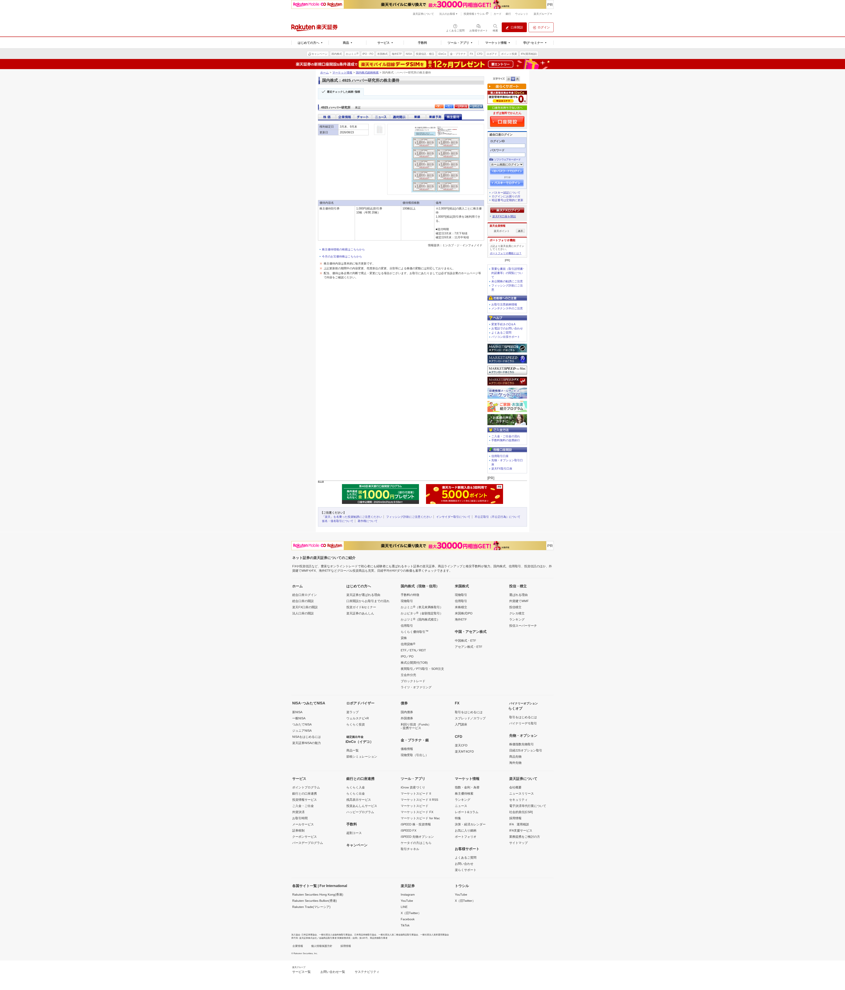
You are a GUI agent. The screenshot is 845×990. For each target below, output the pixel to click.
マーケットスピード (414, 806)
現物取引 (407, 601)
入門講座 (461, 724)
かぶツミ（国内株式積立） (420, 619)
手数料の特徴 (410, 595)
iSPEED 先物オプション (417, 836)
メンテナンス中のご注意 (507, 308)
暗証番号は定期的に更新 (507, 200)
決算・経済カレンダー (470, 824)
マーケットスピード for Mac (420, 818)
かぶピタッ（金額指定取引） (422, 613)
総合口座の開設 (303, 601)
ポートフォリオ (465, 836)
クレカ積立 (517, 613)
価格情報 (407, 749)
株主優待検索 (464, 793)
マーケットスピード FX (417, 812)
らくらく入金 (355, 787)
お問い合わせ (464, 863)
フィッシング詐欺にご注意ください (409, 516)
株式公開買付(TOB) (414, 662)
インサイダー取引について (453, 516)
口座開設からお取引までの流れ (367, 601)
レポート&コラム (466, 812)
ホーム (324, 72)
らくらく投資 (355, 724)
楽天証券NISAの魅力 (306, 743)
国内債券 (407, 712)
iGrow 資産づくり (413, 787)
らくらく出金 (355, 793)
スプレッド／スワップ (470, 718)
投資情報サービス (304, 799)
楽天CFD (461, 745)
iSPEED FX (408, 830)
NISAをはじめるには (306, 736)
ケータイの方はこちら (416, 843)
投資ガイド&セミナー (361, 607)
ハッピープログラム (360, 812)
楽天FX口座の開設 (305, 607)
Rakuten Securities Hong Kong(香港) (317, 894)
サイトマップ (518, 843)
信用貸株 (408, 644)
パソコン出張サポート (505, 336)
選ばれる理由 (518, 595)
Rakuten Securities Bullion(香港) (314, 900)
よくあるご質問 (501, 332)
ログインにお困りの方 (506, 196)
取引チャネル (410, 849)
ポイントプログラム (306, 787)
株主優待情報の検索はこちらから (343, 249)
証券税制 (298, 830)
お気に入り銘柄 (465, 830)
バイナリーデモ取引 (523, 723)
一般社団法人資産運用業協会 (434, 934)
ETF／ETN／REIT (413, 650)
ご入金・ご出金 (303, 806)
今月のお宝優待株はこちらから (342, 256)
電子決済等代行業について (527, 806)
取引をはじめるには (469, 712)
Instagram (408, 894)
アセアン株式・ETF (468, 646)
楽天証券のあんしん (360, 613)
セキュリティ (518, 799)
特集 (458, 818)
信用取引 (407, 625)
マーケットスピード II (416, 793)
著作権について (368, 521)
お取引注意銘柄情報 (504, 304)
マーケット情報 (342, 72)
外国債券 (407, 718)
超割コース (354, 833)
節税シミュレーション (361, 756)
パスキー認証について (506, 192)
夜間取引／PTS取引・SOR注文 (422, 668)
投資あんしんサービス (361, 806)
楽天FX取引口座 (501, 468)
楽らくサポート (465, 870)
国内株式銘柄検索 (367, 72)
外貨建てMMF (519, 601)
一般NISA (298, 718)
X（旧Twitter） (411, 913)
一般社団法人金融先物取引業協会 (335, 934)
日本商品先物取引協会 (365, 934)
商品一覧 (352, 750)
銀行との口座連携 (304, 793)
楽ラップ (352, 712)
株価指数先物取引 (521, 744)
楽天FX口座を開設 (504, 216)
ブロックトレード (413, 681)
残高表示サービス (358, 799)
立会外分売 (408, 675)
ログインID (497, 141)
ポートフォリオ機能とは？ (506, 253)
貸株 (404, 638)
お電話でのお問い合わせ (507, 328)
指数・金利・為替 (467, 787)
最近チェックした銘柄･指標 (343, 91)
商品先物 (515, 756)
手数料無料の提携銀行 (505, 440)
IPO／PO (407, 656)
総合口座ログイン (304, 595)
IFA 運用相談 (519, 824)
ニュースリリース (521, 793)
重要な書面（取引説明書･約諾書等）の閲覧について (507, 273)
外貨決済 (298, 812)
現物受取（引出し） (414, 755)
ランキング (517, 619)
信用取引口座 (500, 456)
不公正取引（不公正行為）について (497, 516)
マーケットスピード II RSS (419, 799)
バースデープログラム (307, 843)
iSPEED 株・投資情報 (416, 824)
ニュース (461, 806)
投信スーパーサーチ (523, 625)
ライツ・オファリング (416, 687)
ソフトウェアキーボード (507, 159)
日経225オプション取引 (525, 750)
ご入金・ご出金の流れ (505, 436)
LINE (404, 907)
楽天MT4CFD (464, 751)
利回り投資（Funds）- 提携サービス (416, 726)
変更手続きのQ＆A (503, 324)
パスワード (497, 150)
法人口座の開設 (303, 613)
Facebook (408, 919)
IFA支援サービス (520, 830)
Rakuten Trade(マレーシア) (311, 907)
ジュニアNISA (302, 730)
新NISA (297, 712)
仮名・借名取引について (337, 521)
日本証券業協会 (309, 934)
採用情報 (515, 818)
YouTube (407, 900)
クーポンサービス (304, 836)
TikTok (405, 925)
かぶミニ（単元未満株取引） (422, 607)
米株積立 (461, 607)
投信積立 (515, 607)
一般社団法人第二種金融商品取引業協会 (398, 934)
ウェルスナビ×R (357, 718)
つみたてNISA (302, 724)
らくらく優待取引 (414, 632)
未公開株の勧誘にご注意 (507, 281)
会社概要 (515, 787)
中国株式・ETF (465, 640)
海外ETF (461, 619)
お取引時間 (300, 818)
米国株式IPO (463, 613)
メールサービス (303, 824)
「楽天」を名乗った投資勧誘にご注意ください (352, 516)
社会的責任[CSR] (521, 812)
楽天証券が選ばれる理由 (363, 595)
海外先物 (515, 762)
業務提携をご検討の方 (524, 836)
